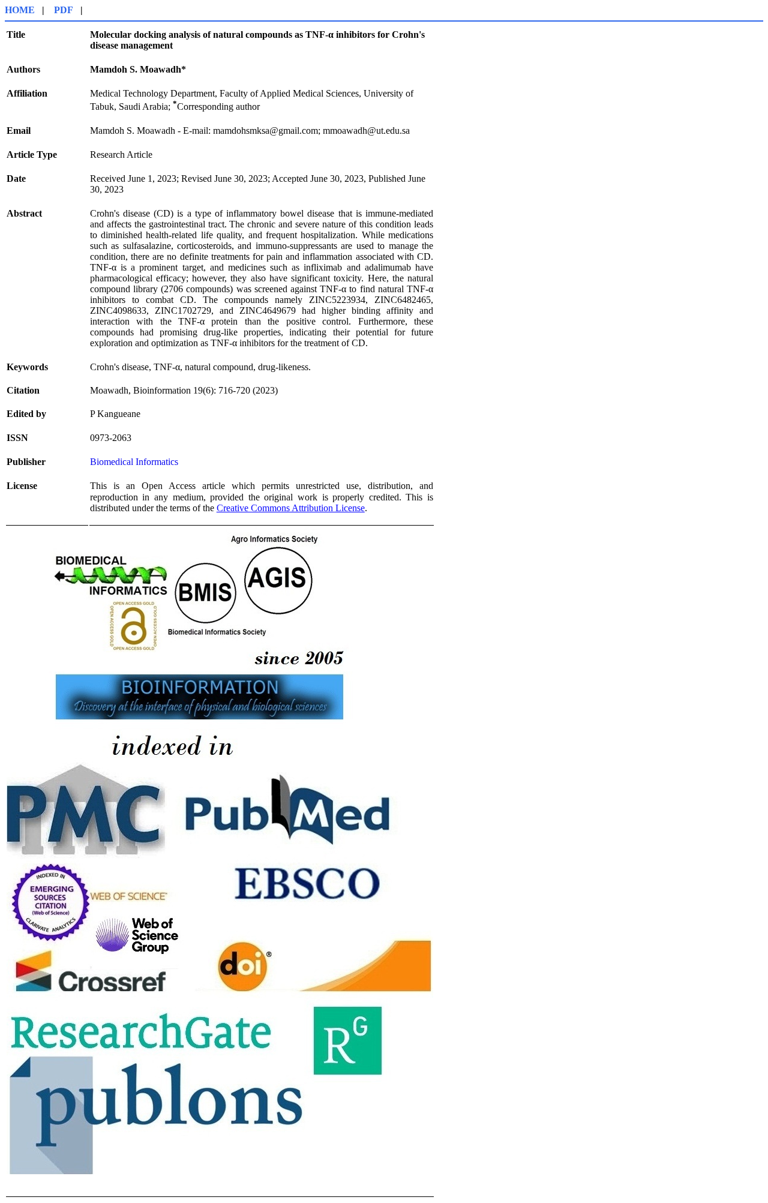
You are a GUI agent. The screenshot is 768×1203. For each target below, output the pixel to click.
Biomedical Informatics (134, 462)
